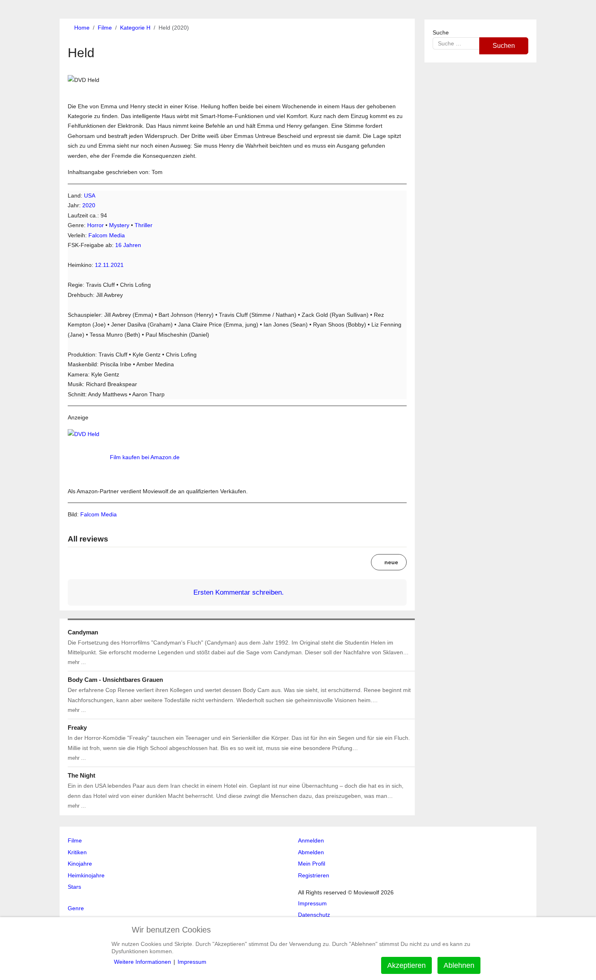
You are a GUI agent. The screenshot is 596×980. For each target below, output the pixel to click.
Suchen (504, 45)
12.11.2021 (109, 265)
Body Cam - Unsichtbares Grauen (115, 679)
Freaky (77, 727)
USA (89, 195)
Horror (95, 225)
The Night (81, 775)
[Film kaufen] (88, 457)
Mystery (119, 225)
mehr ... (77, 662)
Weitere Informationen (142, 962)
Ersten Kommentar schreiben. (238, 592)
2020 (88, 205)
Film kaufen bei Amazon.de (145, 457)
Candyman (83, 632)
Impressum (192, 962)
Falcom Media (106, 235)
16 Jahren (128, 245)
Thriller (143, 225)
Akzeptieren (406, 965)
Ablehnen (459, 965)
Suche (441, 32)
